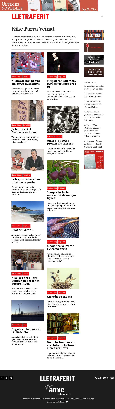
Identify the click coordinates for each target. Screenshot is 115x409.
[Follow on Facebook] (2, 378)
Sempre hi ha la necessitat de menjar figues (61, 195)
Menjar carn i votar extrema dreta (60, 247)
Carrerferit (51, 137)
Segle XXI (26, 77)
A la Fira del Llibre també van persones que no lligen (25, 281)
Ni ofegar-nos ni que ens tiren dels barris (25, 82)
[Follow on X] (6, 378)
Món (24, 325)
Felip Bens (98, 89)
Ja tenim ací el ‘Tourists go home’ (24, 130)
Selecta (49, 39)
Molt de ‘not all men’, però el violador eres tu (61, 84)
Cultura (59, 137)
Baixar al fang (16, 77)
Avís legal (91, 399)
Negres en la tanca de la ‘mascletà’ (26, 330)
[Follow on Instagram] (11, 378)
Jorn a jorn (26, 175)
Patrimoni (61, 188)
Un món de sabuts (59, 297)
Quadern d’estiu (22, 230)
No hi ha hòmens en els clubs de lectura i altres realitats (61, 345)
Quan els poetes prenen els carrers (60, 142)
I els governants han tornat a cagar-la (25, 180)
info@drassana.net (78, 399)
